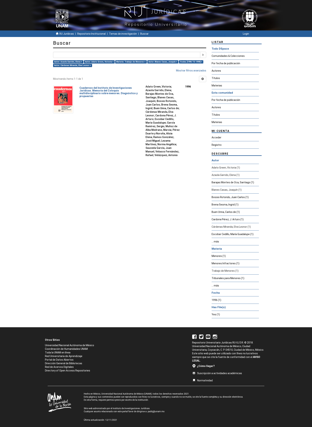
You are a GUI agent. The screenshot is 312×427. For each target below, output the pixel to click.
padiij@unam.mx (156, 411)
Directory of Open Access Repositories (67, 370)
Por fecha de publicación (226, 63)
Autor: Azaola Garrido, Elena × (68, 62)
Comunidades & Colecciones (228, 55)
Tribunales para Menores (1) (228, 278)
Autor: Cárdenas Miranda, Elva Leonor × (72, 65)
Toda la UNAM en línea (57, 352)
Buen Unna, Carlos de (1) (226, 212)
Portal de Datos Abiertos (59, 359)
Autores (216, 70)
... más (215, 241)
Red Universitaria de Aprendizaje (63, 356)
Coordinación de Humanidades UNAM (66, 348)
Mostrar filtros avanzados (191, 70)
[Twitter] (201, 336)
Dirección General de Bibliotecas (63, 363)
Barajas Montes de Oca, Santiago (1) (233, 182)
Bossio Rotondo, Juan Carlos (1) (230, 197)
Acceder (216, 137)
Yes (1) (216, 314)
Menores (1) (219, 256)
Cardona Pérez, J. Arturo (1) (228, 219)
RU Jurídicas (66, 33)
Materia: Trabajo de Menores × (131, 62)
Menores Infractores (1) (225, 263)
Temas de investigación (123, 33)
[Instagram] (215, 336)
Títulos (216, 78)
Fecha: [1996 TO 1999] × (191, 62)
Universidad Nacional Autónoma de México (69, 345)
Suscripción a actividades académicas (219, 373)
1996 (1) (216, 300)
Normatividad (205, 380)
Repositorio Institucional (91, 33)
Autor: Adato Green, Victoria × (99, 62)
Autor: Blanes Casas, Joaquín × (162, 62)
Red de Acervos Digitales (59, 366)
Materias (217, 85)
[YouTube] (208, 336)
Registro (217, 144)
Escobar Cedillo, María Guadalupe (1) (233, 234)
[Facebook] (194, 336)
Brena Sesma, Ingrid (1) (225, 204)
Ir (203, 54)
